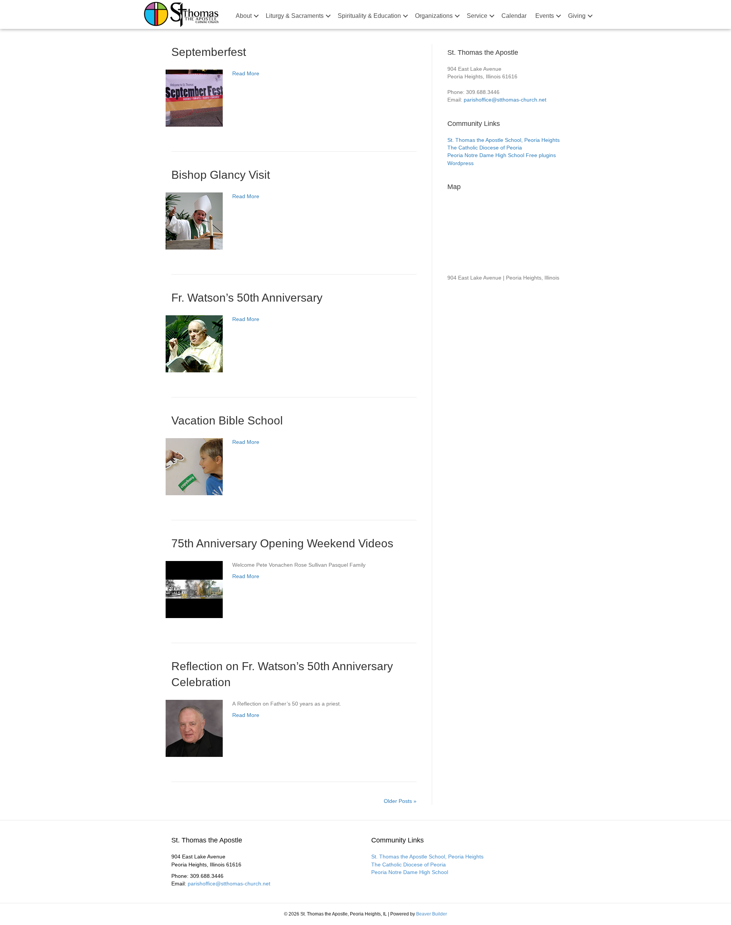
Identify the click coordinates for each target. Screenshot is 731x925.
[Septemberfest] (194, 98)
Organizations (434, 16)
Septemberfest (208, 52)
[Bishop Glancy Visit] (194, 221)
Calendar (514, 16)
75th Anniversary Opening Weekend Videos (282, 543)
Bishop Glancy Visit (220, 174)
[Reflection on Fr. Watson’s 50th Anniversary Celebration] (194, 728)
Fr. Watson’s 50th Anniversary (246, 297)
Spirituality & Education (369, 16)
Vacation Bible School (227, 420)
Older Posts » (400, 801)
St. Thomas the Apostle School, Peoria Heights (503, 140)
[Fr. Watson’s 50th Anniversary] (194, 343)
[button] (256, 16)
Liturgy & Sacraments (295, 16)
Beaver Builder (431, 914)
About (244, 16)
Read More (245, 73)
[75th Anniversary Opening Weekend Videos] (194, 589)
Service (477, 16)
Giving (577, 16)
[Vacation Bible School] (194, 466)
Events (544, 16)
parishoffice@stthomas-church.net (505, 100)
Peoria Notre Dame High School (485, 155)
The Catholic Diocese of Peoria (484, 148)
